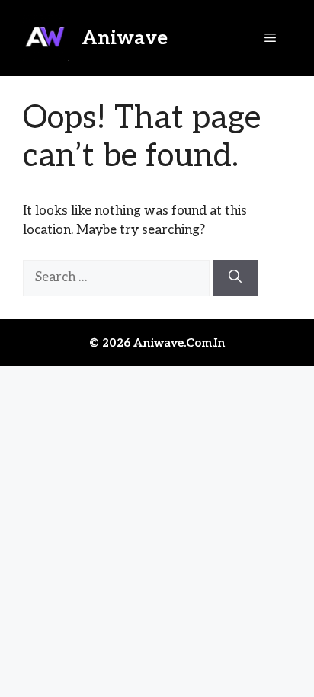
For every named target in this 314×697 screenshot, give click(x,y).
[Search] (235, 278)
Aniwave (125, 38)
